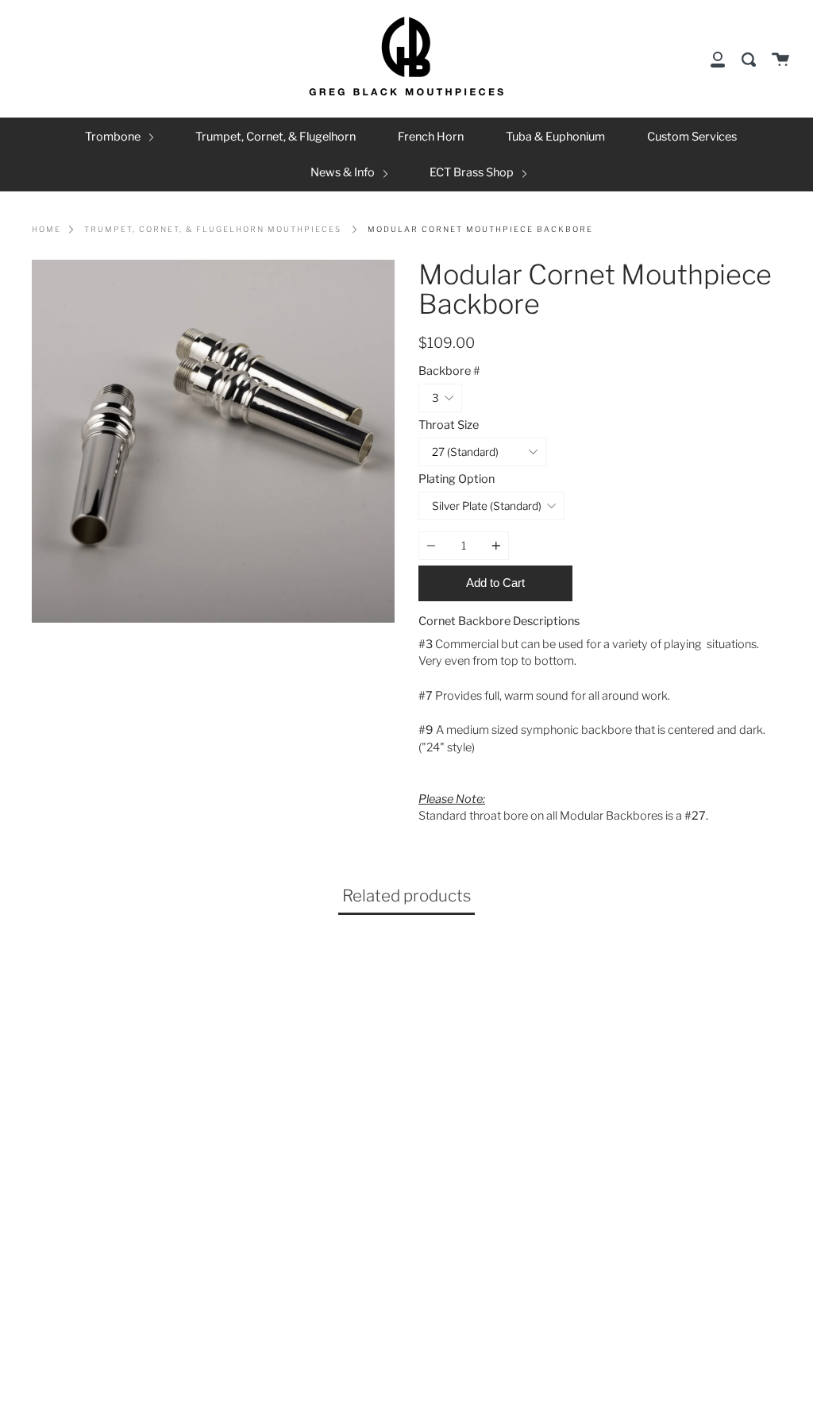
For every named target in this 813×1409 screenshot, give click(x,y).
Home (46, 229)
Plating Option (456, 479)
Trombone (114, 136)
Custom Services (692, 136)
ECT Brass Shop (473, 172)
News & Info (343, 172)
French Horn (431, 136)
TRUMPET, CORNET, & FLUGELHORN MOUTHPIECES (212, 229)
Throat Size (448, 425)
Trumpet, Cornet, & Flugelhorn (275, 136)
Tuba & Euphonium (555, 136)
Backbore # (449, 371)
